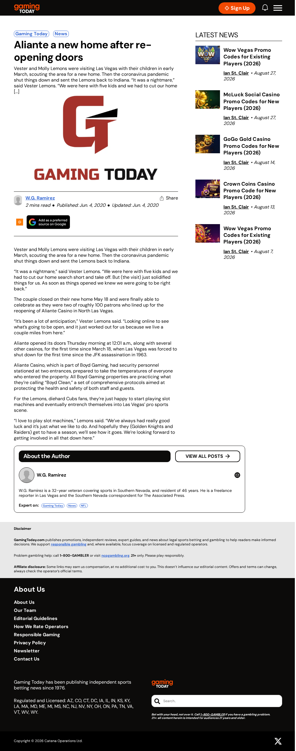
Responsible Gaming (37, 635)
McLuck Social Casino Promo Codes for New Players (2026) (251, 101)
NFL (83, 506)
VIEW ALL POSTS (204, 456)
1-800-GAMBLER (212, 714)
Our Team (25, 610)
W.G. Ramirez (40, 198)
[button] (278, 8)
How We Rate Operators (41, 627)
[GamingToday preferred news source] (48, 222)
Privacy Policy (30, 643)
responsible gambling (68, 544)
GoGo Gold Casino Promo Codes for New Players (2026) (251, 146)
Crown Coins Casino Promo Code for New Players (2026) (249, 190)
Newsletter (27, 651)
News (61, 34)
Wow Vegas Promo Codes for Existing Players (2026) (247, 57)
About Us (24, 602)
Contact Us (27, 659)
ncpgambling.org (115, 555)
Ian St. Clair (236, 73)
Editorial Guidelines (36, 618)
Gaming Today (31, 34)
